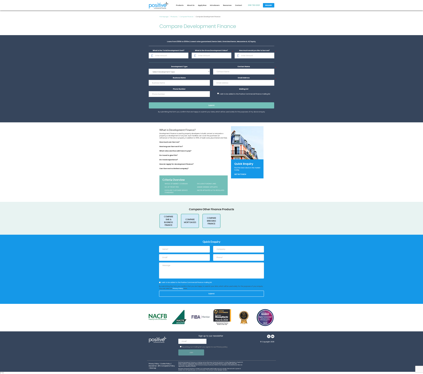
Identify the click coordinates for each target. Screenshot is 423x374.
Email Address (244, 78)
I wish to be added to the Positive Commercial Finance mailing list (245, 94)
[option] (168, 221)
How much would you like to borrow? (254, 50)
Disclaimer (153, 366)
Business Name (179, 78)
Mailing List (243, 89)
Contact (238, 5)
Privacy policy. (222, 347)
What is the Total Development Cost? (168, 50)
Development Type (179, 66)
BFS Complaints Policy (166, 366)
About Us (190, 5)
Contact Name (243, 66)
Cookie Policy (165, 364)
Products (180, 5)
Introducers (215, 5)
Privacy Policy (178, 288)
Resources (227, 5)
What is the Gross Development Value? (211, 50)
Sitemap (153, 368)
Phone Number (179, 89)
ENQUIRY (268, 5)
